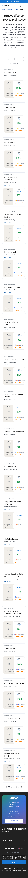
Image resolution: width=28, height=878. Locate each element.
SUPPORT (14, 862)
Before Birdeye (9, 83)
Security (21, 868)
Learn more (9, 78)
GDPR (3, 870)
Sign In (21, 6)
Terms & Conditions (7, 868)
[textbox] (20, 59)
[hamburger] (25, 5)
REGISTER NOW (14, 821)
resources (9, 9)
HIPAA (7, 870)
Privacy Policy (15, 868)
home (3, 9)
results (16, 9)
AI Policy (15, 870)
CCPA (11, 870)
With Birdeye (18, 83)
